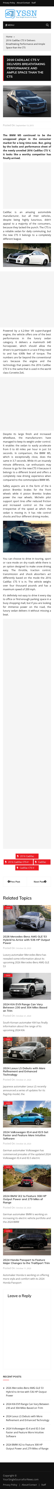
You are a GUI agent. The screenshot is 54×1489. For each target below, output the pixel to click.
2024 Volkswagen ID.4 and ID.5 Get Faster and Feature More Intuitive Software (25, 1135)
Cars (8, 907)
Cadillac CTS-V (27, 867)
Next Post (39, 881)
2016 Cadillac (27, 856)
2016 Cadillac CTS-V (18, 861)
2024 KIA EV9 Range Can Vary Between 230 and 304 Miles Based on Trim (25, 1007)
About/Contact (23, 3)
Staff (34, 3)
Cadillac (42, 861)
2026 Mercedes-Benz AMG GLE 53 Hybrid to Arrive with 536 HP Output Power (26, 940)
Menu (10, 25)
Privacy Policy (9, 3)
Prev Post (15, 881)
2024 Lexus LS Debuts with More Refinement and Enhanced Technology (24, 1071)
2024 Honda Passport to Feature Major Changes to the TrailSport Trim (26, 1261)
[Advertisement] (27, 185)
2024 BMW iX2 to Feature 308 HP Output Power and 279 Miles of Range (24, 1199)
